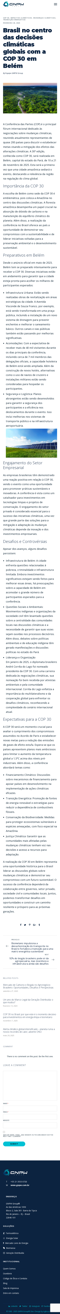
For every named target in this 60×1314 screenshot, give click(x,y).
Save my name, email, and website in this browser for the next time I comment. (28, 1135)
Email (6, 1112)
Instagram (36, 1306)
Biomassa (10, 1248)
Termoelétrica (12, 1233)
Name (6, 1103)
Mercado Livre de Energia (16, 1243)
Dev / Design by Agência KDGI (42, 1311)
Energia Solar (12, 1238)
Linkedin (14, 1306)
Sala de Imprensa (11, 1288)
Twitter (24, 1306)
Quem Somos (9, 1268)
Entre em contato (11, 1293)
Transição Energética (14, 20)
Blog (5, 1283)
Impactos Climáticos (21, 18)
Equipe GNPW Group (14, 73)
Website (6, 1120)
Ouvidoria (7, 1273)
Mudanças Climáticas (44, 18)
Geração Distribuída (15, 1253)
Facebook (47, 1306)
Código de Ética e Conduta (15, 1278)
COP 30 (6, 18)
